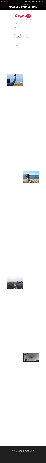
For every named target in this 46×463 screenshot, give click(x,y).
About (37, 1)
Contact (43, 1)
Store (39, 1)
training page (25, 46)
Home (26, 1)
